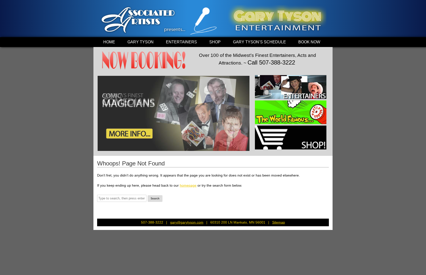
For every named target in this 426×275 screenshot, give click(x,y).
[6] (125, 146)
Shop (215, 42)
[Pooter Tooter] (290, 112)
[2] (106, 146)
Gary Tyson (140, 42)
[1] (101, 146)
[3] (111, 146)
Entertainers (181, 42)
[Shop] (290, 137)
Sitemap (278, 222)
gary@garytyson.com (186, 222)
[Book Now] (144, 70)
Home (109, 42)
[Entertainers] (290, 87)
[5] (120, 146)
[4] (115, 146)
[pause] (245, 146)
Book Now (309, 42)
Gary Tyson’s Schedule (259, 42)
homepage (188, 185)
